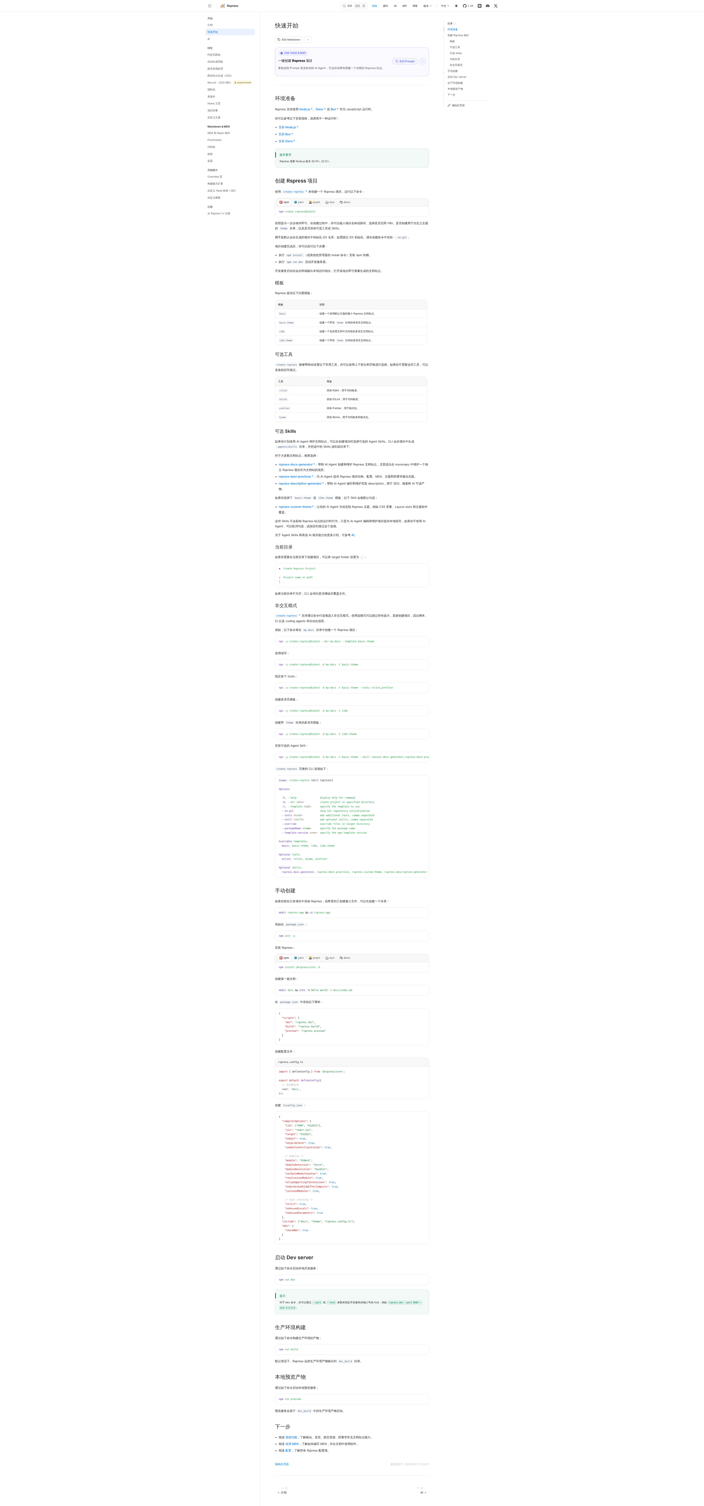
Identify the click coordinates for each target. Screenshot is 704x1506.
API (404, 5)
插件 (385, 5)
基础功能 (291, 1437)
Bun (333, 109)
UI (395, 5)
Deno (319, 109)
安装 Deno (286, 141)
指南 (374, 5)
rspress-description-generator (300, 483)
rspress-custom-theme (295, 507)
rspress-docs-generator (296, 464)
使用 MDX (292, 1444)
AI (352, 535)
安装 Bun (285, 134)
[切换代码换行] (418, 212)
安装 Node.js (287, 127)
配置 (288, 1450)
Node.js (304, 109)
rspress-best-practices (295, 476)
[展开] (422, 61)
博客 (415, 5)
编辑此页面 (282, 1464)
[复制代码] (423, 212)
